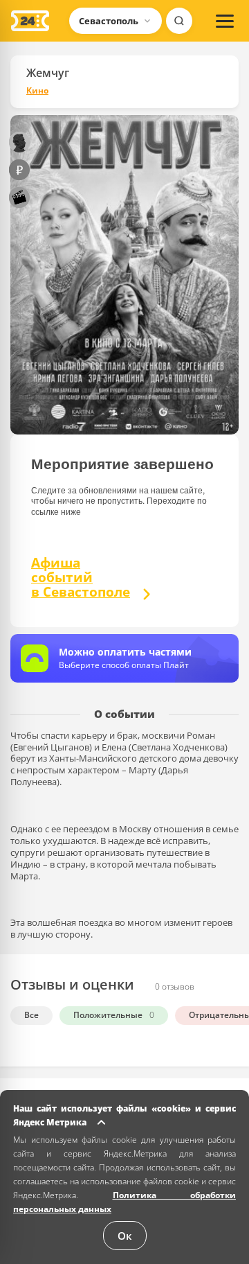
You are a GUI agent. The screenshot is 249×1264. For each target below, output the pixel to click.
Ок (125, 1236)
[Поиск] (179, 21)
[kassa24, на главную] (30, 20)
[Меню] (225, 21)
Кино (37, 91)
